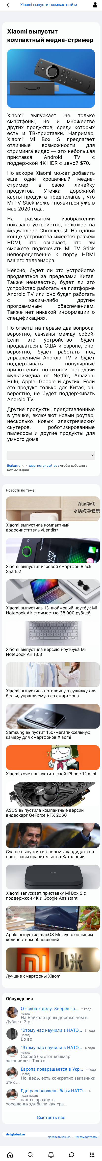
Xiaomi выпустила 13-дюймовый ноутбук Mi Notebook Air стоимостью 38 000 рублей (51, 610)
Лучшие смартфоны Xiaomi (33, 976)
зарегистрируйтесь (43, 465)
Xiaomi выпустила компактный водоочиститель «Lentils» (38, 527)
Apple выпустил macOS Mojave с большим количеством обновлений (49, 937)
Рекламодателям (86, 1137)
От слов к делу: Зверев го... (50, 1008)
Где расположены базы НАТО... (53, 1090)
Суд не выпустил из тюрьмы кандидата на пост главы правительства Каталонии (50, 854)
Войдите (14, 465)
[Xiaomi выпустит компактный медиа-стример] (51, 78)
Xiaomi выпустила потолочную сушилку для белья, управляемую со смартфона (51, 693)
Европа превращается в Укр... (52, 1069)
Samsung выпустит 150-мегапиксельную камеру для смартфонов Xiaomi (48, 735)
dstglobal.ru (15, 1134)
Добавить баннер (59, 1137)
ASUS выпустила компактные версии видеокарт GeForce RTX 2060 (45, 813)
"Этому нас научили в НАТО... (51, 1030)
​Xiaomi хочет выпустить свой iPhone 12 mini (51, 773)
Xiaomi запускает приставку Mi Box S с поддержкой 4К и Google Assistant (46, 896)
